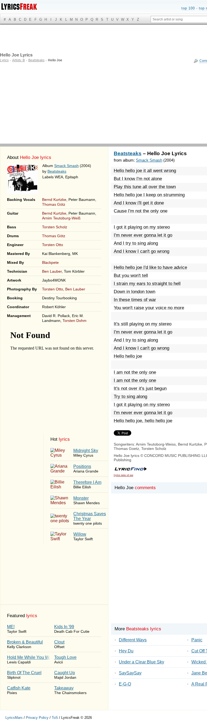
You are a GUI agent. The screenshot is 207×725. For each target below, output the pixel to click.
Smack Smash (66, 166)
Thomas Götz (53, 204)
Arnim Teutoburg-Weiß (61, 218)
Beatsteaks (56, 171)
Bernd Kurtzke (54, 199)
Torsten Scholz (54, 227)
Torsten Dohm (75, 320)
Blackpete (50, 262)
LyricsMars (14, 718)
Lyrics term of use (123, 475)
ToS (55, 718)
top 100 (188, 8)
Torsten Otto (52, 245)
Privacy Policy (37, 718)
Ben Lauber (52, 271)
